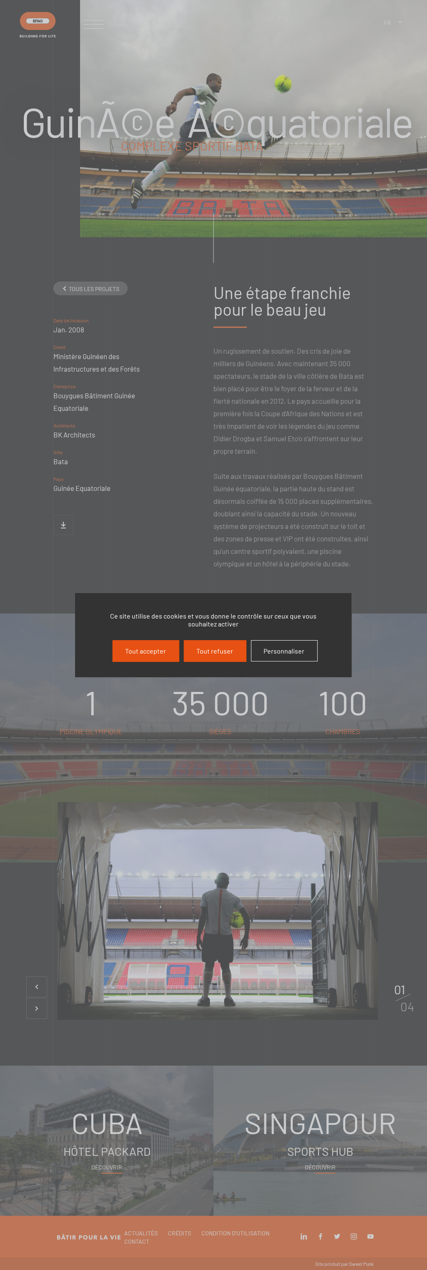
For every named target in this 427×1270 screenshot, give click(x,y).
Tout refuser (214, 650)
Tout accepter (145, 650)
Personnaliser (284, 650)
